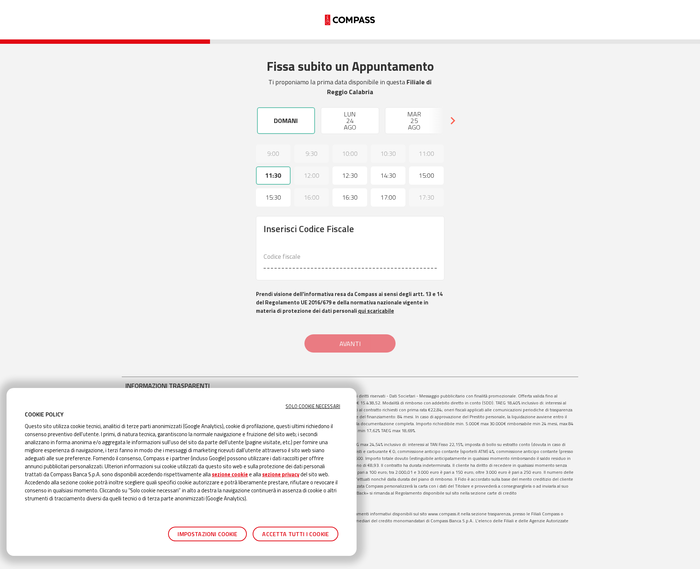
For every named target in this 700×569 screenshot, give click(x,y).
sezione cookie (230, 474)
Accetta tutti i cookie (295, 534)
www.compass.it (444, 513)
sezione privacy (280, 474)
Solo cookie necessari (312, 406)
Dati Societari (402, 395)
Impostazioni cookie (207, 534)
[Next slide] (452, 120)
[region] (182, 472)
